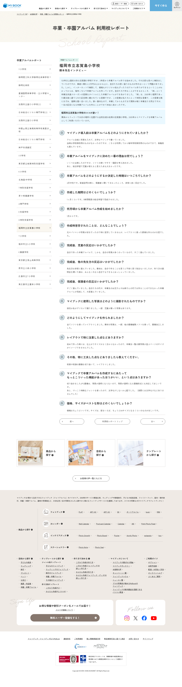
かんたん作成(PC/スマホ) (56, 591)
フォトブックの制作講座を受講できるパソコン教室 (127, 590)
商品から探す (24, 529)
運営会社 (67, 639)
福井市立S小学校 (27, 243)
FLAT (81, 512)
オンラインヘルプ (155, 573)
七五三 (23, 580)
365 (133, 523)
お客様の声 (33, 14)
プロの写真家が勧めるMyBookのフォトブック (125, 584)
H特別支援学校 (26, 219)
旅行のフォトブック (53, 573)
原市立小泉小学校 (27, 268)
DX (118, 512)
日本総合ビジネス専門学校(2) (33, 112)
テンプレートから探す (51, 558)
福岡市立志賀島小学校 (29, 227)
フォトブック (56, 511)
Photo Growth (84, 535)
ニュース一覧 (118, 580)
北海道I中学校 (25, 179)
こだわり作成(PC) (53, 588)
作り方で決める (81, 558)
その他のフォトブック (54, 580)
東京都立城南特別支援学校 (32, 163)
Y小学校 (22, 69)
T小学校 (22, 235)
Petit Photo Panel (148, 523)
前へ (72, 421)
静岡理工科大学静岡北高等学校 (34, 77)
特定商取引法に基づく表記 (114, 639)
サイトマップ (148, 639)
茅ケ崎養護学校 (26, 195)
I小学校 (22, 155)
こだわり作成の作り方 (84, 562)
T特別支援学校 (26, 187)
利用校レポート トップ (112, 421)
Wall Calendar (84, 523)
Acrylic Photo (132, 535)
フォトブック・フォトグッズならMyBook (44, 639)
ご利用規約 (78, 639)
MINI (158, 512)
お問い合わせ (134, 639)
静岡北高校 (24, 85)
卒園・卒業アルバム (28, 587)
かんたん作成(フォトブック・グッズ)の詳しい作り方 (91, 576)
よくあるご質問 (154, 576)
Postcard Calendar (103, 523)
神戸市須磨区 (25, 147)
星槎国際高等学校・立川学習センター (34, 95)
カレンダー (55, 523)
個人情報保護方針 (93, 639)
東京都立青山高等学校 (29, 260)
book (148, 512)
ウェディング (26, 566)
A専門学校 (24, 203)
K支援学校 (24, 211)
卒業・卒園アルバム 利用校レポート (52, 14)
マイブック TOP (22, 14)
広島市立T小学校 (27, 276)
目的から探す (24, 558)
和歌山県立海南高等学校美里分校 (34, 130)
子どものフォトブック (54, 566)
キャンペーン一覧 (120, 573)
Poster (116, 535)
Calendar (121, 523)
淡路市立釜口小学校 (28, 120)
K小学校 (22, 171)
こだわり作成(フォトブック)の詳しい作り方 (88, 567)
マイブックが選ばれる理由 (123, 562)
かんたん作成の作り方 (84, 572)
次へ (153, 421)
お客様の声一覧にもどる (91, 478)
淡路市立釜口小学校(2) (30, 104)
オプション (152, 562)
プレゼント (25, 573)
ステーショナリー (58, 547)
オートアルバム (133, 512)
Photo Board (102, 535)
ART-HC (93, 512)
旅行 (22, 569)
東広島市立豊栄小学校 (29, 284)
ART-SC (107, 512)
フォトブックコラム (120, 576)
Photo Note (83, 547)
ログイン (177, 7)
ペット (23, 576)
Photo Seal (99, 547)
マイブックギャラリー (121, 566)
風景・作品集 (26, 583)
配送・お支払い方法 (156, 569)
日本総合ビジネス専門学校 (32, 139)
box (160, 535)
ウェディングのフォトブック (57, 569)
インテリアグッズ (58, 535)
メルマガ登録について (64, 610)
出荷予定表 (152, 566)
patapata (147, 535)
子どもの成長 (26, 562)
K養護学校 (24, 252)
